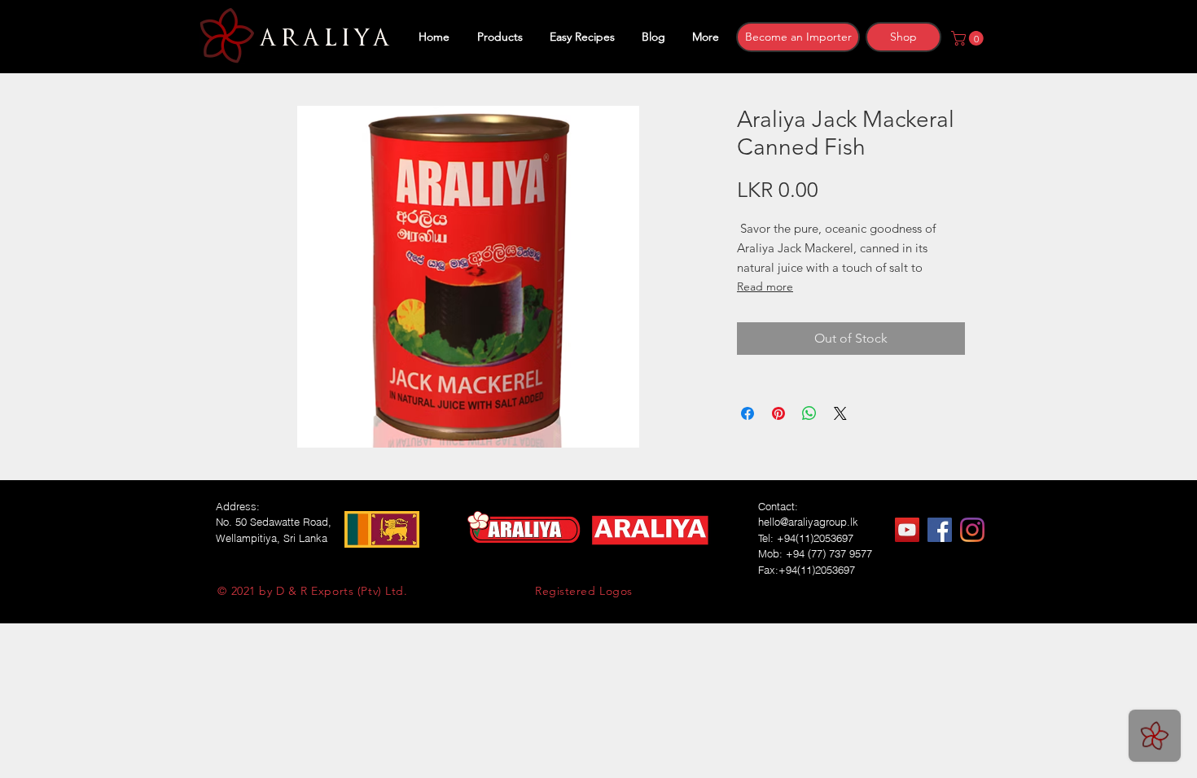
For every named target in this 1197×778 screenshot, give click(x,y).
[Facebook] (939, 530)
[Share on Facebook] (747, 413)
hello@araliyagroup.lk (808, 521)
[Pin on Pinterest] (778, 413)
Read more (765, 286)
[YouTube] (907, 530)
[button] (969, 38)
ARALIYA (322, 38)
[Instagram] (972, 530)
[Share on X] (840, 413)
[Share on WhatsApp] (809, 413)
